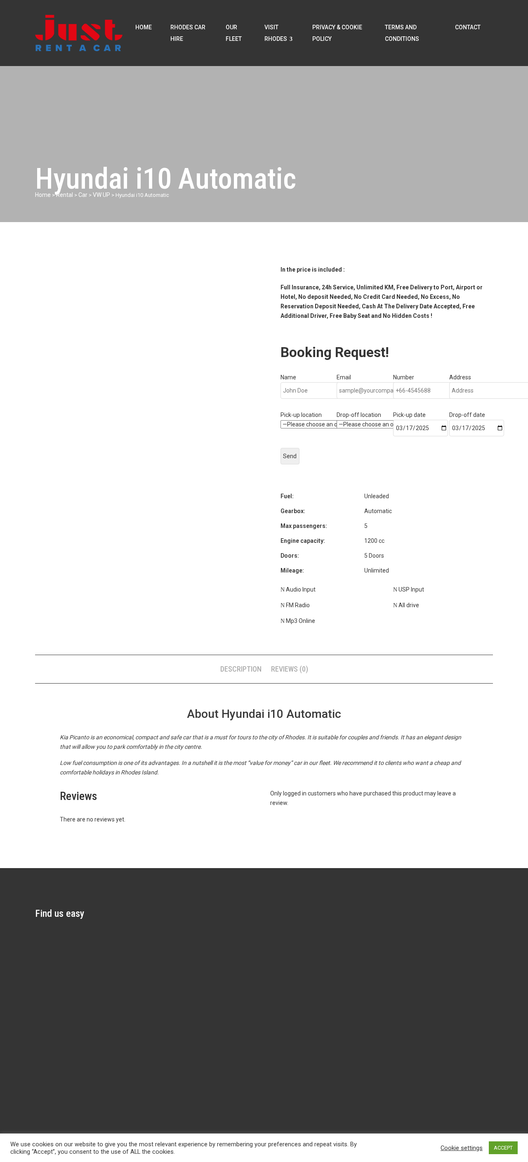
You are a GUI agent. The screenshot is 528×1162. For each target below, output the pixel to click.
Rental (64, 195)
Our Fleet (234, 33)
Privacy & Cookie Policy (337, 33)
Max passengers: (303, 526)
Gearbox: (292, 511)
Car (82, 195)
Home (143, 27)
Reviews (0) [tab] (289, 669)
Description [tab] (241, 669)
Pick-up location (301, 415)
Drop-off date (467, 415)
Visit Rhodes (276, 33)
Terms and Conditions (402, 33)
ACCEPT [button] (503, 1148)
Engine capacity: (302, 540)
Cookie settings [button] (462, 1148)
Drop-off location (359, 415)
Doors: (289, 555)
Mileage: (292, 570)
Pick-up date (409, 415)
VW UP (101, 195)
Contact (468, 27)
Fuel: (287, 496)
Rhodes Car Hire (187, 33)
